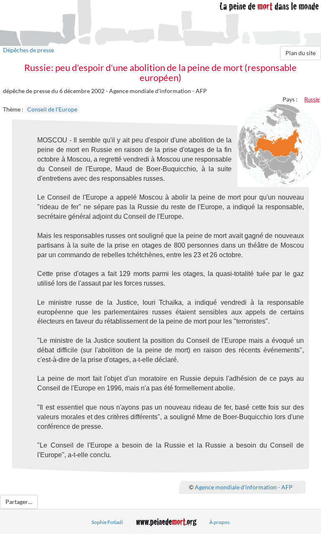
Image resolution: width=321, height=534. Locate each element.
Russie (312, 99)
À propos (219, 522)
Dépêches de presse (28, 49)
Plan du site (300, 52)
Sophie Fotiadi (107, 522)
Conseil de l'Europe (52, 109)
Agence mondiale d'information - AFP (244, 487)
